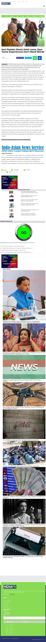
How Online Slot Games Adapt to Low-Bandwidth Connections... (12, 246)
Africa (27, 16)
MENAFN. (10, 638)
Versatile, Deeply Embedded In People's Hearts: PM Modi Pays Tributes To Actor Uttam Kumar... (24, 525)
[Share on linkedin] (40, 58)
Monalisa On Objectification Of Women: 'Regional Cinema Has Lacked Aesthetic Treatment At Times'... (24, 353)
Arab (17, 16)
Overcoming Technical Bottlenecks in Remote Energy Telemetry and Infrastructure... (16, 248)
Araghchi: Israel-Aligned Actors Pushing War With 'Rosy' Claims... (22, 380)
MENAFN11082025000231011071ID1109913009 (15, 139)
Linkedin (10, 632)
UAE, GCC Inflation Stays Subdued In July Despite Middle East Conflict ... (24, 497)
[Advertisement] (23, 11)
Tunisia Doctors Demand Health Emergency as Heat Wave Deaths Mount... (23, 557)
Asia (22, 16)
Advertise (5, 606)
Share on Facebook (20, 57)
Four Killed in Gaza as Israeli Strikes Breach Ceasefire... (21, 440)
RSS (10, 633)
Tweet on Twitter (28, 57)
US (5, 16)
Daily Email (11, 630)
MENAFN (5, 64)
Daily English (7, 613)
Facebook (11, 624)
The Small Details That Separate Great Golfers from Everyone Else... (13, 250)
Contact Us (6, 604)
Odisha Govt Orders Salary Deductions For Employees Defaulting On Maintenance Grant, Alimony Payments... (21, 321)
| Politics (34, 16)
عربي (19, 1)
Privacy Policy (6, 602)
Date (3, 57)
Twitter (10, 626)
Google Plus (11, 628)
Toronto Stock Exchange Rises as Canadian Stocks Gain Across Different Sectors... (16, 252)
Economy (41, 16)
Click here (12, 594)
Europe (12, 16)
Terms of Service (7, 600)
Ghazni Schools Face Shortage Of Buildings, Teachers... (21, 466)
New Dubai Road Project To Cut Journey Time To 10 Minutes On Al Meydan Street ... (23, 407)
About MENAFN (7, 608)
